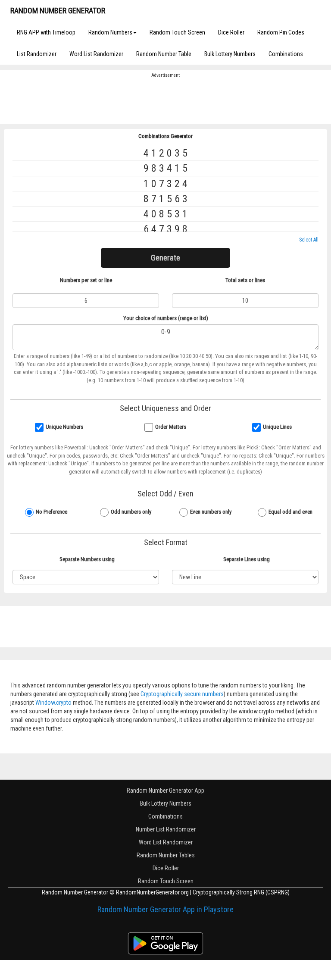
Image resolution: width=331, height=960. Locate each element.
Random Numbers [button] (110, 32)
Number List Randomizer (166, 829)
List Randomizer (36, 53)
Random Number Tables (166, 855)
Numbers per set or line (86, 280)
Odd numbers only (131, 511)
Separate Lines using (246, 559)
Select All (309, 240)
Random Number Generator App (165, 790)
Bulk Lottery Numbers (230, 53)
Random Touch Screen (177, 32)
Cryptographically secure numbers (182, 693)
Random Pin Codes (280, 32)
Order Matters (170, 427)
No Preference (51, 511)
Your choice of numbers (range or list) (165, 318)
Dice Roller (231, 32)
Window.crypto (53, 702)
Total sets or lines (245, 280)
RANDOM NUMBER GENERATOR (57, 10)
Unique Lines (277, 427)
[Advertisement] (165, 100)
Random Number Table (163, 53)
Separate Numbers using (87, 559)
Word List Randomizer (96, 53)
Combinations (286, 53)
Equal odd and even (290, 511)
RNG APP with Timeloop (46, 32)
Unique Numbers (64, 427)
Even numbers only (210, 511)
